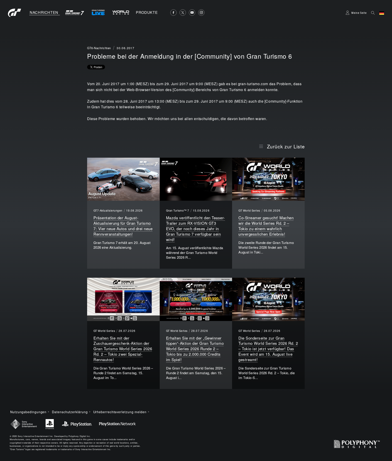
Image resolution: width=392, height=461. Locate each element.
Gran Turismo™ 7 (177, 210)
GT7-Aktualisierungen (107, 210)
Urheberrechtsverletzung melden (120, 411)
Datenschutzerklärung (70, 411)
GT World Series (249, 210)
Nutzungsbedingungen (28, 411)
